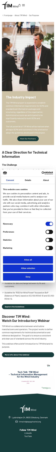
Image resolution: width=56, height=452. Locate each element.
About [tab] (46, 180)
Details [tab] (28, 180)
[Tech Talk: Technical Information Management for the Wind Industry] (28, 377)
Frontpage (8, 15)
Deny (28, 277)
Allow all (28, 260)
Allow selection (28, 268)
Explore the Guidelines (14, 307)
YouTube (28, 436)
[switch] (49, 232)
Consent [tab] (10, 180)
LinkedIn (28, 433)
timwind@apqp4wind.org (30, 421)
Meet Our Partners (28, 139)
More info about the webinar (17, 355)
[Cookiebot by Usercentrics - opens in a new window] (41, 173)
